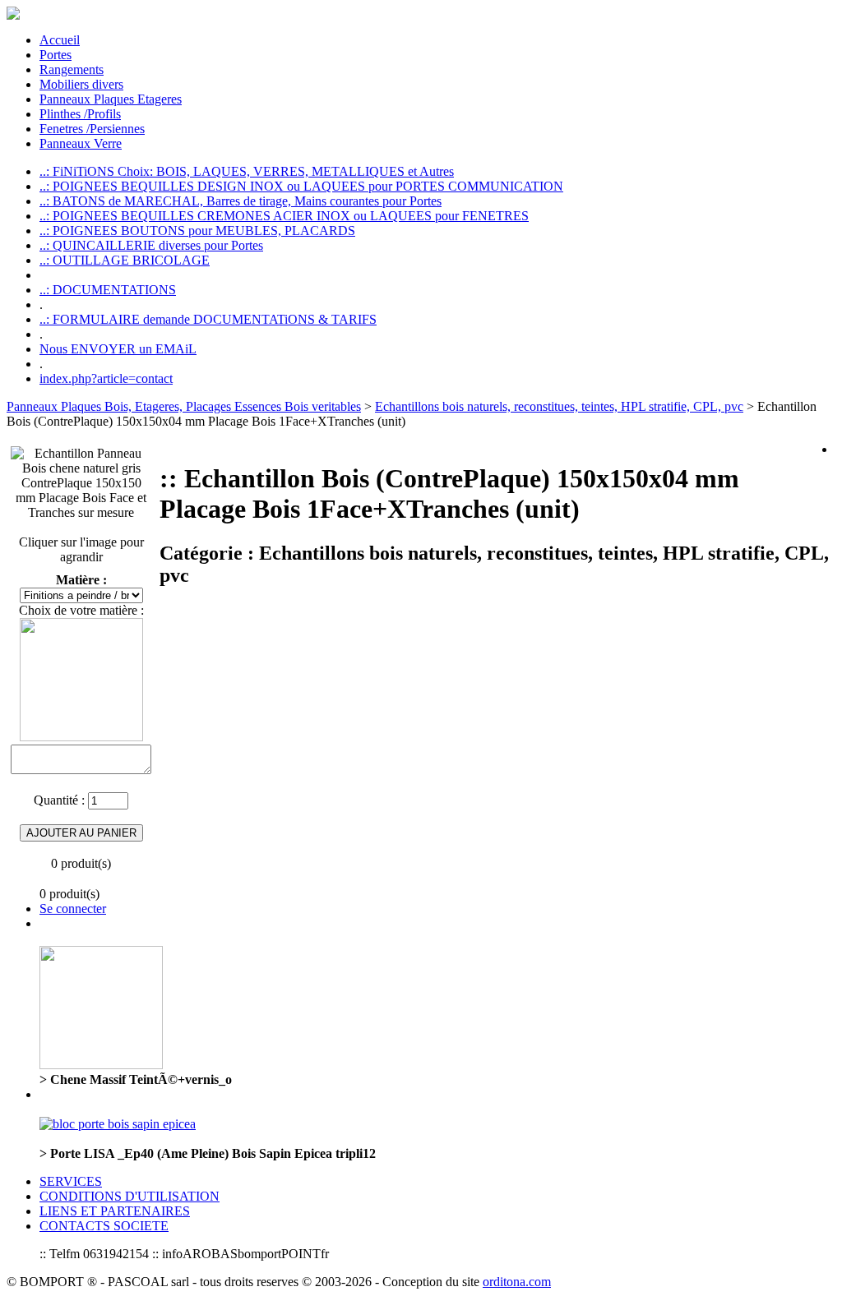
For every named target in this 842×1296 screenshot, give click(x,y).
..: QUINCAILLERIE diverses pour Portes (151, 245)
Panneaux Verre (80, 143)
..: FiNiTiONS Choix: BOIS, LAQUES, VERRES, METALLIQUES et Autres (246, 171)
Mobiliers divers (81, 84)
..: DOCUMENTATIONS (107, 290)
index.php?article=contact (106, 378)
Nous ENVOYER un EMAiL (118, 349)
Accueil (59, 40)
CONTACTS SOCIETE (104, 1226)
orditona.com (517, 1282)
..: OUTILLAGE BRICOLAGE (124, 260)
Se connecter (72, 909)
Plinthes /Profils (80, 114)
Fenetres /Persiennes (92, 129)
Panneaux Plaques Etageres (110, 99)
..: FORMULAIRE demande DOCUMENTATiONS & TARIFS (208, 319)
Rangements (71, 69)
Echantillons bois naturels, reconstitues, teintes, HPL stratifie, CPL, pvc (559, 406)
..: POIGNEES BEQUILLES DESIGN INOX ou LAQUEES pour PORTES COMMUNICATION (301, 186)
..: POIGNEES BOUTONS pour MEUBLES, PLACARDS (197, 231)
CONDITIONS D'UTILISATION (129, 1196)
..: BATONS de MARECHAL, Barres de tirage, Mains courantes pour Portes (240, 201)
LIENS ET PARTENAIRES (114, 1211)
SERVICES (70, 1181)
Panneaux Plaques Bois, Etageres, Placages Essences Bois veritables (184, 406)
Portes (55, 55)
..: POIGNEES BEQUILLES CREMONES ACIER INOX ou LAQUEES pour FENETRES (284, 216)
